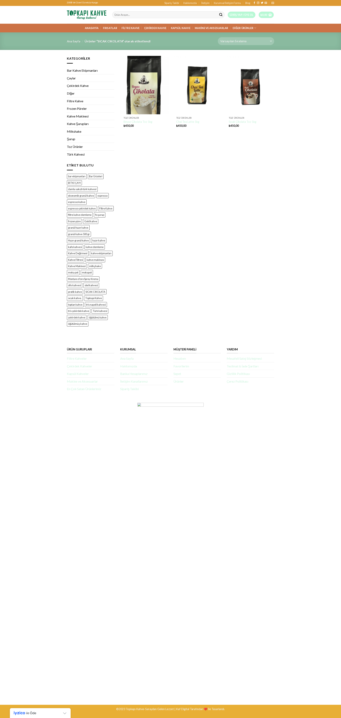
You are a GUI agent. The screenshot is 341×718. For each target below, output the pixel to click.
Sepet (177, 373)
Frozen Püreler (77, 108)
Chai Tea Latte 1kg (187, 121)
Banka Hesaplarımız (134, 373)
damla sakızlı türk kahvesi (82, 189)
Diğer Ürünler (243, 28)
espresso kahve (76, 202)
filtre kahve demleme (80, 214)
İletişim (205, 3)
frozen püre (74, 221)
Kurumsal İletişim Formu (227, 3)
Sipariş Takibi (171, 3)
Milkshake (74, 131)
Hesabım (179, 358)
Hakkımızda (190, 3)
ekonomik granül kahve (81, 195)
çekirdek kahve (76, 317)
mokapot (87, 272)
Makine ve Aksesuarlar (82, 381)
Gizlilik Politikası (238, 373)
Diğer (71, 93)
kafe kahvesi (75, 246)
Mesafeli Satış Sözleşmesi (244, 358)
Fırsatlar (110, 28)
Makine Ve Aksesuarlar (211, 28)
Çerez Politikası (237, 381)
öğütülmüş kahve (77, 323)
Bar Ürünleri (95, 176)
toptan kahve (75, 304)
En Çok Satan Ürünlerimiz (84, 389)
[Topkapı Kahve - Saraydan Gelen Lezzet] (86, 14)
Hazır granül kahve (78, 240)
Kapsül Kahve (180, 28)
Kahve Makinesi (78, 116)
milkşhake (95, 266)
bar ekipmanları (76, 176)
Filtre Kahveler (77, 358)
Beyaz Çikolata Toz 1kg (138, 121)
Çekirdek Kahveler (79, 366)
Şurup (71, 139)
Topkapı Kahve (93, 298)
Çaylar (71, 78)
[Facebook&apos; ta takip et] (254, 3)
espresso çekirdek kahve (82, 208)
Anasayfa (91, 28)
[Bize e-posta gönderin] (266, 3)
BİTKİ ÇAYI (74, 182)
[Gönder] (220, 14)
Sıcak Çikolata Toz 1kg (242, 121)
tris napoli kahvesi (96, 304)
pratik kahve (75, 291)
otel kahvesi (91, 285)
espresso (102, 195)
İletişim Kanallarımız (134, 381)
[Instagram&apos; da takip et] (258, 3)
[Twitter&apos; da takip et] (262, 3)
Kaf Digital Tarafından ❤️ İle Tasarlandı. (200, 709)
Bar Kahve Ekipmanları (82, 70)
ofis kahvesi (74, 285)
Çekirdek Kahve (155, 28)
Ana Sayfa (73, 41)
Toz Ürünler (75, 146)
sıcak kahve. (75, 298)
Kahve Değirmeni (77, 253)
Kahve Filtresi (75, 259)
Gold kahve (90, 221)
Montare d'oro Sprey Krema (83, 279)
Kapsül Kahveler (78, 373)
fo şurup (99, 214)
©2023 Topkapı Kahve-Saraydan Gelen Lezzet (145, 709)
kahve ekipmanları (101, 253)
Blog (247, 3)
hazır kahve (98, 240)
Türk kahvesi (100, 311)
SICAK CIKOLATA (95, 291)
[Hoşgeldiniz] (273, 2)
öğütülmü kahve (98, 317)
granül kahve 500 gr (79, 234)
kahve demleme (95, 246)
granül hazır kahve (78, 227)
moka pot (73, 272)
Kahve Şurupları (78, 124)
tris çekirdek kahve (78, 311)
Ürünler (178, 381)
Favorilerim (181, 366)
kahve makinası (95, 259)
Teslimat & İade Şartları (243, 366)
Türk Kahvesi (76, 154)
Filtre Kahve (131, 28)
